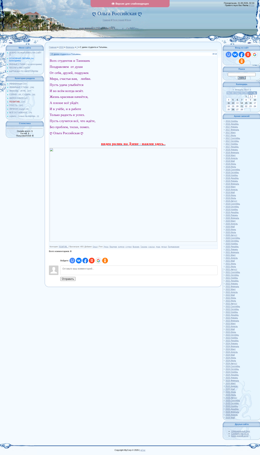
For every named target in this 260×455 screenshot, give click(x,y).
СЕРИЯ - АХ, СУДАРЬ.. (20, 94)
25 (228, 109)
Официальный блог (240, 431)
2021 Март (231, 255)
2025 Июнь (231, 392)
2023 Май (230, 329)
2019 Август (231, 201)
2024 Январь (232, 343)
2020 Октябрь (232, 241)
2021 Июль (231, 266)
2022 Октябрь (232, 309)
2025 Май (230, 389)
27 (237, 109)
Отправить (68, 278)
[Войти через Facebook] (85, 260)
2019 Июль (231, 198)
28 (242, 109)
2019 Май (230, 192)
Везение (136, 247)
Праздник (113, 247)
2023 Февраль (232, 320)
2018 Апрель (232, 158)
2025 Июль (231, 395)
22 (246, 106)
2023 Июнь (231, 332)
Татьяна (143, 247)
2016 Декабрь (232, 124)
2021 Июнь (231, 263)
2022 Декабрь (232, 315)
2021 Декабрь (232, 281)
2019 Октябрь (232, 206)
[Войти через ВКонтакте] (79, 260)
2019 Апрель (232, 189)
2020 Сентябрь (233, 238)
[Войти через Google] (98, 261)
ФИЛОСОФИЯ (16, 98)
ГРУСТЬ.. (13, 105)
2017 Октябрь (232, 141)
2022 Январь (232, 283)
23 (250, 106)
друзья (164, 247)
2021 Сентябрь (233, 272)
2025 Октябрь (232, 403)
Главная (107, 20)
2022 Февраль (232, 286)
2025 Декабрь (232, 409)
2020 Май (230, 226)
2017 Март (231, 132)
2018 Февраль (232, 152)
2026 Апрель (232, 415)
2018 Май (230, 161)
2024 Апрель (232, 352)
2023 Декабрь (232, 340)
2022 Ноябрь (232, 312)
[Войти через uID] (72, 260)
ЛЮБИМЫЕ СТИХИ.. (19, 87)
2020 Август (231, 235)
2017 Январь (232, 127)
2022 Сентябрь (233, 306)
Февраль (70, 47)
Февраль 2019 (242, 90)
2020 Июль (231, 232)
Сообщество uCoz (240, 433)
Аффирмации (15, 83)
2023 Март (231, 323)
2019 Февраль (232, 184)
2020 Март (231, 221)
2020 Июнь (231, 229)
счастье (151, 247)
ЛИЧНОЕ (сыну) (17, 109)
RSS (252, 5)
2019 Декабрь (232, 212)
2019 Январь (232, 181)
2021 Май (230, 261)
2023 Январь (232, 318)
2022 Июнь (231, 298)
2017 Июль (231, 135)
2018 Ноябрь (232, 175)
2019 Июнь (231, 195)
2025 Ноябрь (232, 406)
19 (233, 106)
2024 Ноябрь (232, 372)
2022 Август (231, 303)
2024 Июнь (231, 358)
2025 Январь (232, 378)
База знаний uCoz (240, 436)
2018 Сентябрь (233, 169)
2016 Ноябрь (232, 121)
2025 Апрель (232, 386)
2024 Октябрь (232, 369)
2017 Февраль (232, 129)
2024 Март (231, 349)
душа (158, 247)
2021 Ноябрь (232, 278)
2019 (61, 47)
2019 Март (231, 186)
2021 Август (231, 269)
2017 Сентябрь (233, 138)
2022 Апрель (232, 292)
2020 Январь (232, 215)
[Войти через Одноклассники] (105, 260)
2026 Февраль (232, 412)
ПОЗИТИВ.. (15, 102)
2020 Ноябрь (232, 244)
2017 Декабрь (232, 147)
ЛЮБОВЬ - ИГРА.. (18, 91)
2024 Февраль (232, 346)
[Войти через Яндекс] (92, 260)
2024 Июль (231, 360)
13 (237, 103)
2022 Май (230, 295)
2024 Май (230, 355)
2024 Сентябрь (233, 366)
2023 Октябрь (232, 335)
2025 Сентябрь (233, 400)
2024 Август (231, 363)
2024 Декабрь (232, 375)
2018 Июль (231, 167)
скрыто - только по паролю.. (22, 116)
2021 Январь (232, 249)
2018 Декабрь (232, 178)
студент (128, 247)
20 (237, 106)
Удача (106, 247)
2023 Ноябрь (232, 338)
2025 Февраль (232, 380)
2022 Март (231, 289)
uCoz (142, 450)
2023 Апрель (232, 326)
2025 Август (231, 397)
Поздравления (173, 247)
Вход (128, 20)
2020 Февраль (232, 218)
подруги (121, 247)
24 (255, 106)
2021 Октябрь (232, 275)
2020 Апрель (232, 224)
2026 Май (230, 417)
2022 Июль (231, 301)
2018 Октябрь (232, 172)
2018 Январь (232, 149)
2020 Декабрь (232, 246)
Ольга (95, 247)
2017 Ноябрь (232, 144)
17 (255, 103)
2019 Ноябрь (232, 209)
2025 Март (231, 383)
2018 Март (231, 155)
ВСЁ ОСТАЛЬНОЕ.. (18, 112)
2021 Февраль (232, 252)
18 (228, 106)
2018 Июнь (231, 164)
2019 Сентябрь (233, 204)
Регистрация (118, 20)
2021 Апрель (232, 258)
